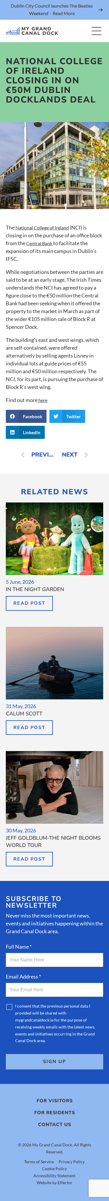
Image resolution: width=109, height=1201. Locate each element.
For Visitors (55, 1101)
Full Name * (19, 946)
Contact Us (54, 1124)
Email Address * (23, 976)
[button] (26, 416)
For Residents (54, 1113)
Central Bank (39, 243)
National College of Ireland (42, 227)
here (42, 400)
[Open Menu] (96, 31)
